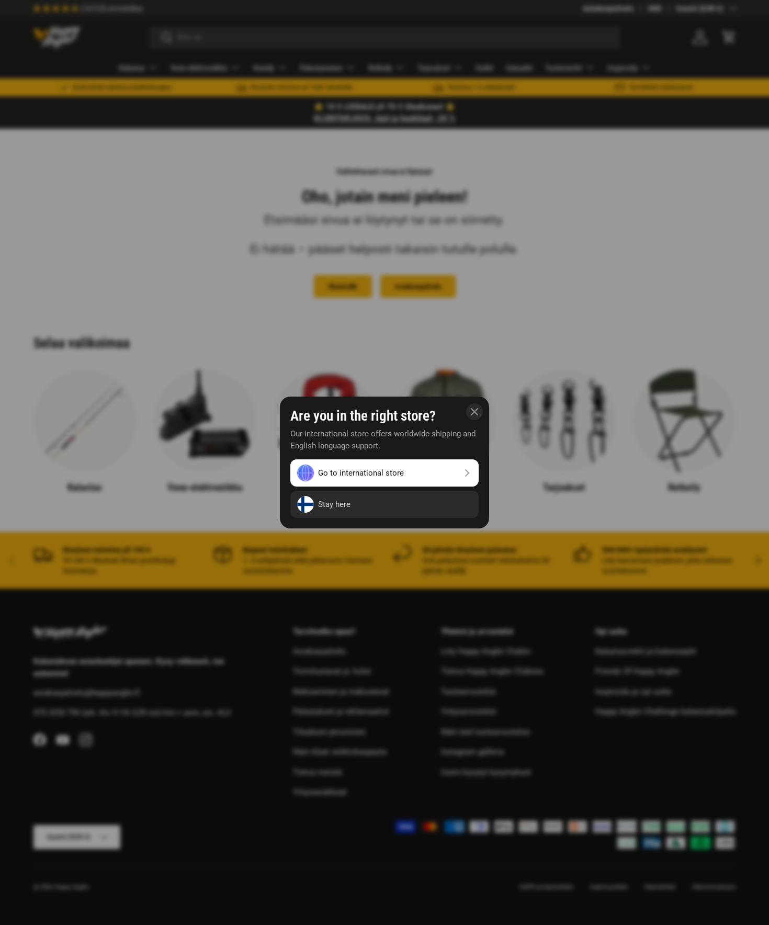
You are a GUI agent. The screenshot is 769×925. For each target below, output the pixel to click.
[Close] (474, 411)
